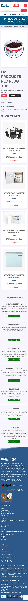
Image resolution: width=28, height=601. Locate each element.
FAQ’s (2, 508)
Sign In (4, 95)
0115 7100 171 (4, 546)
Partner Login (23, 1)
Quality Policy (4, 515)
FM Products (8, 102)
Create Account (15, 95)
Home (3, 26)
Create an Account (13, 1)
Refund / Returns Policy (7, 513)
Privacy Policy (5, 510)
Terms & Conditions (6, 512)
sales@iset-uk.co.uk (6, 551)
